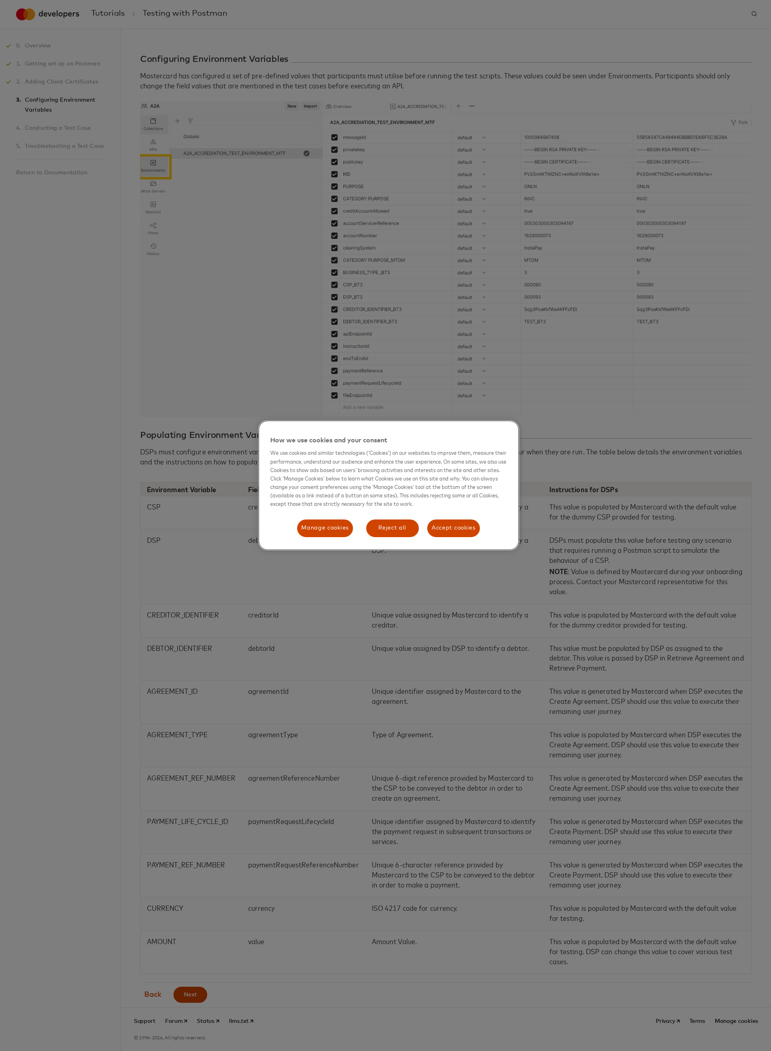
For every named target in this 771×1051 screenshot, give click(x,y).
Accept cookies (454, 528)
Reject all (392, 528)
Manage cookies (325, 528)
